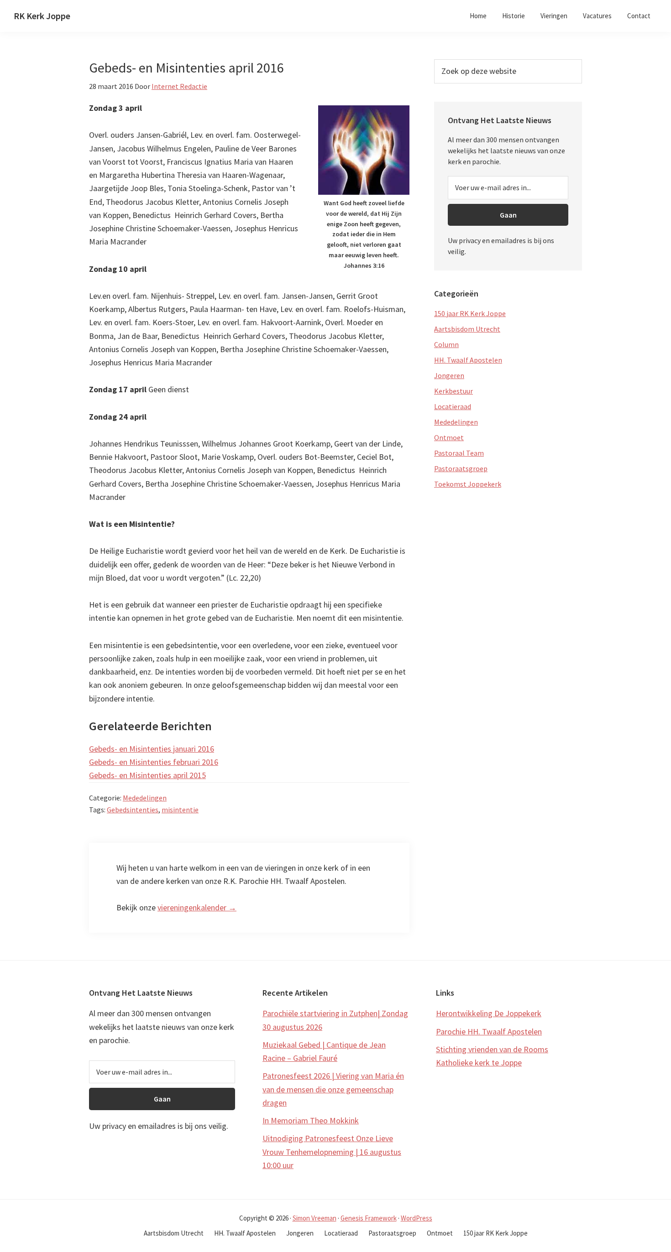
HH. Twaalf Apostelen (468, 359)
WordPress (416, 1218)
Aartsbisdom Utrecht (467, 328)
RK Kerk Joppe (42, 15)
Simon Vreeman (314, 1218)
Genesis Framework (369, 1218)
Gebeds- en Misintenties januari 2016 (151, 748)
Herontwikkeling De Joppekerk (488, 1013)
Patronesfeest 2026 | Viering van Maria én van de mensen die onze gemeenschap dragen (333, 1089)
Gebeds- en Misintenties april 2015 (147, 775)
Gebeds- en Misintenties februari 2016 (153, 762)
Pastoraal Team (459, 452)
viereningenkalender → (196, 907)
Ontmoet (449, 437)
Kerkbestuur (453, 390)
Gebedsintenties (132, 809)
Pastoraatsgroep (461, 468)
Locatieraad (452, 406)
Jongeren (449, 375)
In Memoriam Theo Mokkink (310, 1120)
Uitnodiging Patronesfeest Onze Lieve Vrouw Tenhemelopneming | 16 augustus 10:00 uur (331, 1151)
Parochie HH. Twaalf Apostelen (489, 1031)
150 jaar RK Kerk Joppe (470, 313)
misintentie (180, 809)
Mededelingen (145, 797)
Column (446, 344)
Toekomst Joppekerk (467, 483)
